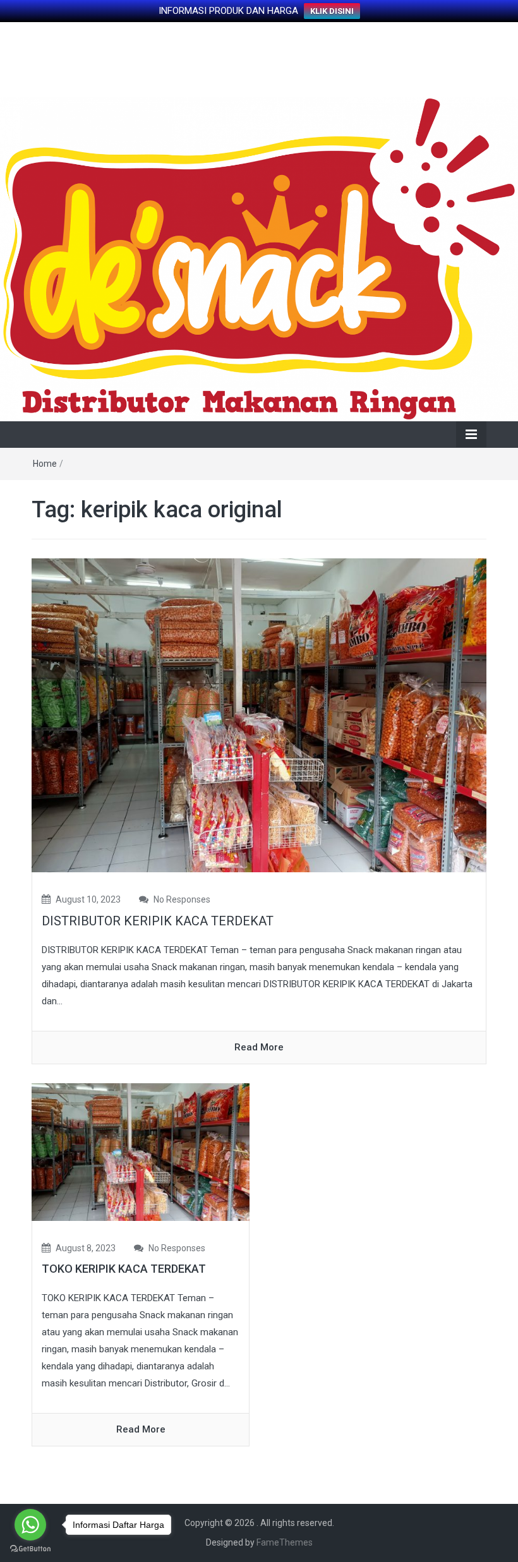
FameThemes (284, 1542)
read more (259, 1047)
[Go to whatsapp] (30, 1525)
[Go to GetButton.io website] (30, 1549)
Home (45, 464)
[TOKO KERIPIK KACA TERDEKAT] (141, 1151)
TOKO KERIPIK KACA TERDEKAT (124, 1268)
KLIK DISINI (332, 11)
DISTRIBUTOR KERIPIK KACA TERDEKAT (158, 920)
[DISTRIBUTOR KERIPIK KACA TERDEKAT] (259, 714)
